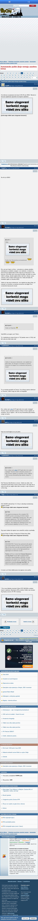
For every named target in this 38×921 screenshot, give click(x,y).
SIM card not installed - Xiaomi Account (13, 714)
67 (29, 77)
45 (1, 75)
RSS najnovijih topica (8, 817)
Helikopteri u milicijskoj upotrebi (11, 696)
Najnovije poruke (12, 881)
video (11, 409)
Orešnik (5, 756)
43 (30, 73)
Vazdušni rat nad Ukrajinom (10, 679)
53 (24, 75)
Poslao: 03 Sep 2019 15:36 (17, 455)
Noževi (5, 808)
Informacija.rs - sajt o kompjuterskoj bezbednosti (16, 710)
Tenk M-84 (5, 674)
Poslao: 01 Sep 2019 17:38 (17, 345)
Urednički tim (26, 881)
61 (12, 77)
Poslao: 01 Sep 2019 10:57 (18, 227)
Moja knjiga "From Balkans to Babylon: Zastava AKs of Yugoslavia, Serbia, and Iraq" (17, 790)
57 (1, 77)
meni (9, 2)
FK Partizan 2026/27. (8, 731)
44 (33, 73)
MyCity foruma (11, 913)
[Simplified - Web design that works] (26, 900)
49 (12, 75)
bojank (3, 168)
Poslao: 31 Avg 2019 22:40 (13, 168)
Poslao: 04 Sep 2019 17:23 (17, 579)
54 (27, 75)
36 (10, 73)
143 (4, 79)
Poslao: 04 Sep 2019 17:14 (12, 494)
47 (7, 75)
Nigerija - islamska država (10, 700)
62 (15, 77)
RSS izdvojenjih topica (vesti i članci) (13, 826)
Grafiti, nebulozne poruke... (10, 736)
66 (27, 77)
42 (27, 73)
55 (29, 75)
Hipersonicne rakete (8, 683)
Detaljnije (27, 842)
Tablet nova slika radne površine (11, 723)
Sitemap (20, 881)
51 (18, 75)
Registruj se (4, 164)
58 (4, 77)
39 (19, 73)
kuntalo (7, 227)
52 (21, 75)
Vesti (22, 886)
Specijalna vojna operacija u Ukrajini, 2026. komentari (17, 687)
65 (24, 77)
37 (13, 73)
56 (32, 75)
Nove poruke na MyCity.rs (8, 706)
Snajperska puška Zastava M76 (11, 799)
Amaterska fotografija (8, 718)
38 (16, 73)
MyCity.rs (26, 886)
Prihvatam (25, 918)
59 (7, 77)
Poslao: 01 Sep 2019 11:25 (18, 313)
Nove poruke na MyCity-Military (10, 671)
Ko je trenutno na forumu (8, 836)
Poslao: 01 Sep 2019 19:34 (18, 399)
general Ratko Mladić (8, 692)
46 (4, 75)
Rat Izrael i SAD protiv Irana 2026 (12, 748)
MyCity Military (3, 61)
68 (4, 634)
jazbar (7, 579)
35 (7, 73)
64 (21, 77)
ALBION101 (5, 345)
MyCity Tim (15, 914)
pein (6, 422)
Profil (4, 161)
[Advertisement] (19, 40)
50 (15, 75)
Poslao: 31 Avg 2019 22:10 (17, 85)
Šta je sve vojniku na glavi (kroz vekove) (14, 804)
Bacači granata (7, 795)
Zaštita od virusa (24, 888)
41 (24, 73)
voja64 (7, 85)
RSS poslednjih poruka (9, 822)
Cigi (2, 494)
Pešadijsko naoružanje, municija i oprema (18, 61)
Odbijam (33, 918)
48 (9, 75)
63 (18, 77)
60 (9, 77)
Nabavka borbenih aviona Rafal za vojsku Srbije (15, 752)
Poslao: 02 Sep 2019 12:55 (16, 422)
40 (21, 73)
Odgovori (6, 627)
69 (1, 79)
